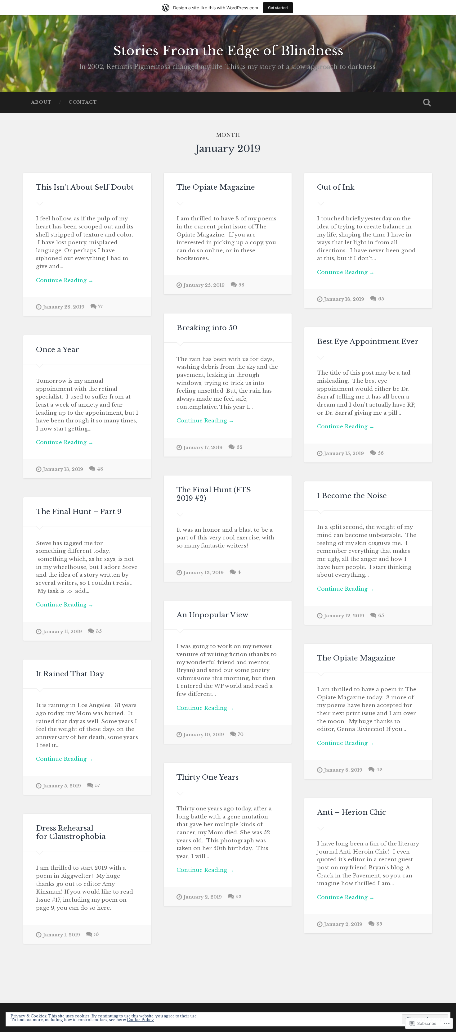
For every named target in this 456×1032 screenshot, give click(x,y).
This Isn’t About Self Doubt (85, 187)
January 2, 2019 (203, 897)
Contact (83, 102)
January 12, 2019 (344, 616)
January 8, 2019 (343, 770)
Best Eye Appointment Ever (367, 341)
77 (100, 306)
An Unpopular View (212, 615)
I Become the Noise (352, 495)
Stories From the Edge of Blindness (228, 51)
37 (96, 934)
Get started (278, 7)
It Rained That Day (70, 673)
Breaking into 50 (207, 327)
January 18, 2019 (344, 299)
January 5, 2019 (62, 786)
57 (97, 785)
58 (241, 285)
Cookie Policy (140, 1019)
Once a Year (57, 349)
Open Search (427, 102)
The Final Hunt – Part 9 (79, 511)
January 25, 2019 (204, 285)
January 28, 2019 (63, 307)
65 (381, 299)
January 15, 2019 (344, 453)
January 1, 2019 (61, 935)
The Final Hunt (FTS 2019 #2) (214, 493)
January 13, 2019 (63, 469)
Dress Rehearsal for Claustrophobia (71, 832)
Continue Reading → (64, 280)
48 (100, 469)
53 (239, 896)
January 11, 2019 (62, 631)
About (41, 102)
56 (381, 453)
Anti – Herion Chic (351, 812)
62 (239, 447)
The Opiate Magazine (216, 187)
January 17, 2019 (203, 447)
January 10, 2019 (204, 734)
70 (241, 734)
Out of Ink (336, 187)
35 (99, 631)
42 (379, 770)
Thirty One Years (208, 777)
